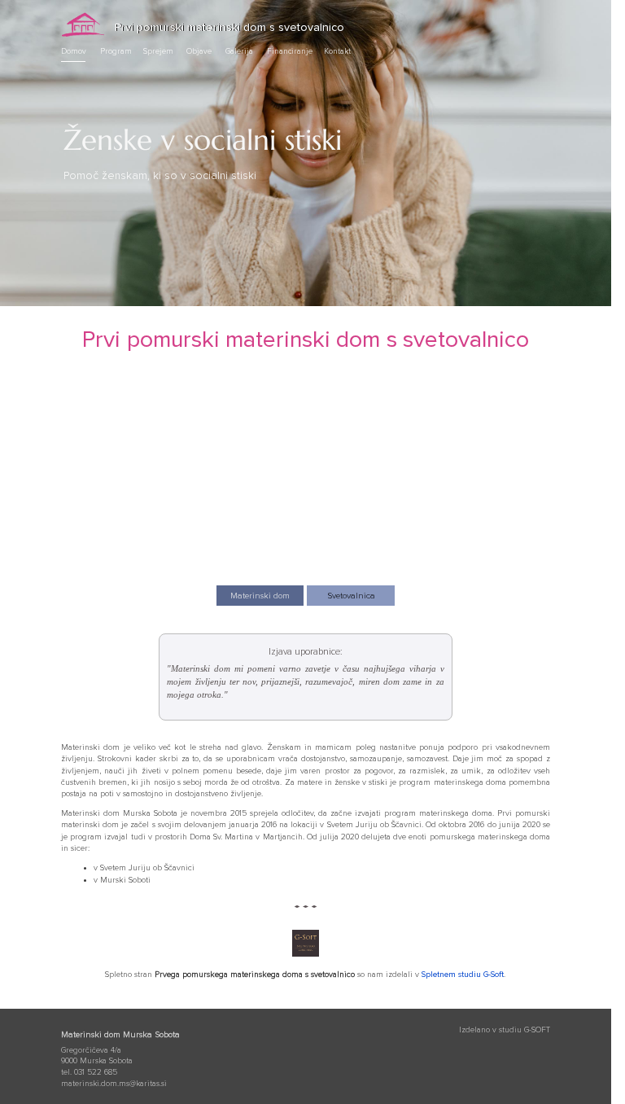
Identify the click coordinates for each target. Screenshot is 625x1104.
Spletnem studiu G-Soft (463, 974)
